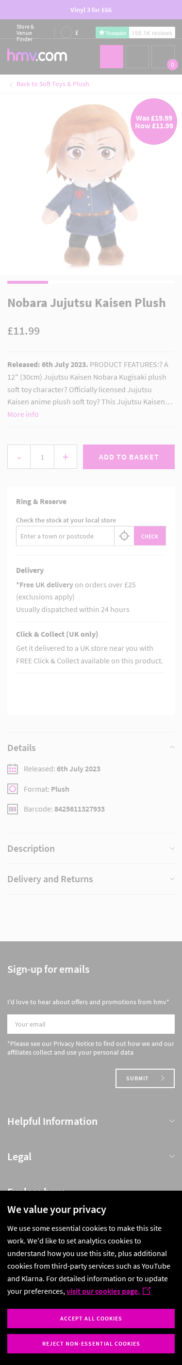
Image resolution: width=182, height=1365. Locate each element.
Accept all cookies (91, 1318)
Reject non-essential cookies (91, 1343)
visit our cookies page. (103, 1291)
